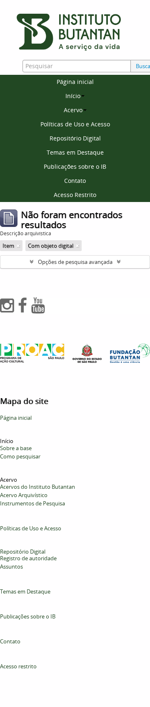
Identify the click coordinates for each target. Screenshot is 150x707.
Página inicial (75, 82)
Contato (75, 181)
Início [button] (72, 96)
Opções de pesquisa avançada (75, 262)
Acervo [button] (73, 110)
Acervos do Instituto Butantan (37, 486)
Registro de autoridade (28, 558)
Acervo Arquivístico (24, 495)
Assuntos (11, 566)
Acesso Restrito (75, 195)
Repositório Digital (75, 138)
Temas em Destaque (75, 152)
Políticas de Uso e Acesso (75, 124)
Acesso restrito (18, 666)
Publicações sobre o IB (75, 166)
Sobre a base (16, 448)
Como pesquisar (20, 456)
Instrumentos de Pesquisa (32, 503)
